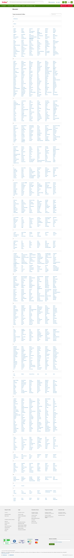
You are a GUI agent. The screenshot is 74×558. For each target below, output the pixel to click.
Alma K (54, 40)
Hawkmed (54, 202)
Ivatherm (30, 227)
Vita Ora (30, 468)
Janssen (54, 232)
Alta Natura (46, 41)
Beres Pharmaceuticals (48, 71)
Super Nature (47, 428)
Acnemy (46, 31)
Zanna (22, 498)
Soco (46, 418)
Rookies (54, 390)
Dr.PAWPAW (23, 140)
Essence (22, 156)
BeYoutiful (54, 72)
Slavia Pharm (31, 416)
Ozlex (14, 341)
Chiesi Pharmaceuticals (24, 109)
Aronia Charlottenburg (40, 51)
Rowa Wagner (31, 392)
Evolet (54, 159)
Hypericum (54, 212)
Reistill (14, 385)
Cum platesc (33, 519)
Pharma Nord (55, 354)
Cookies (19, 517)
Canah (22, 102)
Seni (45, 408)
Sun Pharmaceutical (40, 427)
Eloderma (54, 151)
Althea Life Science (56, 41)
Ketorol (54, 243)
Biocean (54, 77)
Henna (14, 206)
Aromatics (30, 51)
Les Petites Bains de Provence (16, 264)
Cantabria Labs (15, 103)
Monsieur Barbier (23, 298)
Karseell (30, 242)
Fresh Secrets (55, 175)
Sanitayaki (30, 402)
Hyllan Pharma (39, 212)
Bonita (54, 88)
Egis (45, 149)
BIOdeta (14, 79)
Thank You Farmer (24, 439)
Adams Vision (31, 32)
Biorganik (54, 82)
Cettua (22, 108)
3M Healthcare (15, 18)
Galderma (54, 182)
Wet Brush (22, 479)
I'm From (38, 217)
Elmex (38, 151)
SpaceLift (22, 422)
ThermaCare (23, 442)
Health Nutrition (31, 203)
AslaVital (38, 52)
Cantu (22, 103)
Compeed (46, 114)
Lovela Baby (15, 270)
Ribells (22, 387)
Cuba (22, 119)
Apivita (38, 47)
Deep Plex (46, 128)
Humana (30, 211)
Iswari (54, 226)
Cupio (46, 119)
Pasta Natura (23, 350)
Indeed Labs (15, 221)
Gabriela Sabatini (47, 182)
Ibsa (22, 218)
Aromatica (22, 51)
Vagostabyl (23, 463)
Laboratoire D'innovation (25, 257)
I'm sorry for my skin (48, 217)
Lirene (22, 266)
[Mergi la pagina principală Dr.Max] (4, 2)
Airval (22, 35)
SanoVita (38, 403)
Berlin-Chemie (55, 71)
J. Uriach (14, 232)
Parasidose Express (16, 349)
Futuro (38, 177)
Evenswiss (22, 159)
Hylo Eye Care (47, 212)
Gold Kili (22, 192)
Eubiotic (46, 156)
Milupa (14, 293)
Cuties (38, 120)
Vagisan (14, 463)
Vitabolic (46, 468)
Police (22, 362)
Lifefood (46, 263)
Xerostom (22, 485)
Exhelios (14, 161)
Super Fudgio (39, 428)
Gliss (38, 191)
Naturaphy (46, 309)
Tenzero (54, 437)
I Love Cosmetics (15, 217)
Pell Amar (46, 351)
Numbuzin (46, 320)
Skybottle (14, 416)
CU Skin (14, 119)
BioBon (30, 77)
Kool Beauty (15, 247)
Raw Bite (22, 381)
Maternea (14, 282)
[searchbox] (26, 2)
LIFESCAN (54, 263)
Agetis (54, 34)
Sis (21, 413)
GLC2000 (14, 191)
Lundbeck (30, 271)
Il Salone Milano (47, 218)
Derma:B (22, 130)
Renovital (46, 385)
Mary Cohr (46, 281)
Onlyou (14, 335)
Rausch (54, 380)
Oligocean (38, 331)
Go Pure (54, 191)
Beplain (38, 71)
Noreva (30, 318)
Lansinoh (46, 259)
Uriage (22, 458)
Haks (14, 201)
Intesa (14, 223)
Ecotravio (14, 149)
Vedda (14, 464)
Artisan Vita (54, 51)
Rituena (54, 387)
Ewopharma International (41, 160)
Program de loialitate (48, 515)
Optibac (30, 335)
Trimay (22, 448)
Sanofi (54, 402)
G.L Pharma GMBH (24, 182)
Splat (14, 423)
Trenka (14, 448)
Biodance (46, 78)
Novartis (22, 319)
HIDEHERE (54, 207)
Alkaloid (22, 40)
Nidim (38, 314)
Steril (54, 424)
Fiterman (46, 172)
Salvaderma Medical (32, 401)
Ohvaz (38, 330)
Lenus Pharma (39, 262)
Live (45, 266)
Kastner (38, 242)
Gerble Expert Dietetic (48, 187)
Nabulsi (14, 305)
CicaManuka (55, 109)
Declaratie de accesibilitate (22, 529)
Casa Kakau (31, 104)
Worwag (38, 480)
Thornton (30, 442)
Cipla (14, 110)
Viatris (54, 464)
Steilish (46, 424)
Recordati (46, 382)
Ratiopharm (47, 380)
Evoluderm (15, 160)
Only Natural (47, 334)
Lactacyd (22, 258)
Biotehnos (54, 83)
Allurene (46, 40)
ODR (18, 520)
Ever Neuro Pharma (32, 159)
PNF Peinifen (15, 362)
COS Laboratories (24, 115)
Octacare (38, 329)
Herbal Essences (47, 206)
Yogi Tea (38, 490)
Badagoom (46, 63)
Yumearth (14, 493)
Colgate (54, 113)
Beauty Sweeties (23, 68)
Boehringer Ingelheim (16, 88)
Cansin (54, 102)
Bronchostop (39, 92)
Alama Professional (40, 35)
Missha (46, 294)
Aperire (30, 46)
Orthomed (38, 339)
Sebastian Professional (24, 407)
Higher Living (15, 208)
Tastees (38, 437)
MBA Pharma (23, 285)
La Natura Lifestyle (48, 254)
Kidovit (22, 244)
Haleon (22, 201)
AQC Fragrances (31, 48)
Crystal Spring (47, 118)
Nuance (14, 320)
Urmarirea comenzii (29, 5)
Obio (30, 329)
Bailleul (54, 63)
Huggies (14, 211)
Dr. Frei (38, 136)
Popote (46, 362)
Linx (37, 265)
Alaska (46, 35)
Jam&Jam (30, 232)
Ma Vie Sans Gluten (24, 276)
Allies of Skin (31, 40)
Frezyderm (22, 176)
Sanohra (22, 403)
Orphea (30, 339)
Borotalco (46, 89)
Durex (14, 141)
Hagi (38, 200)
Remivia (30, 385)
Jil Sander (30, 233)
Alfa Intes (14, 38)
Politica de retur (34, 521)
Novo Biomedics (39, 319)
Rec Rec (30, 382)
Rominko (22, 390)
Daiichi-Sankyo (31, 125)
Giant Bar (14, 190)
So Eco (22, 418)
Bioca (38, 77)
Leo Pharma (47, 262)
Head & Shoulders (16, 203)
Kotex (38, 247)
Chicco (14, 109)
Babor (14, 62)
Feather (22, 170)
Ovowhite (46, 340)
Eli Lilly (14, 151)
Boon (14, 89)
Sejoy (54, 407)
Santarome (54, 403)
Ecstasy (22, 149)
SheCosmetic (39, 411)
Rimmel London (47, 387)
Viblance (14, 465)
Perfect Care (55, 351)
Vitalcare (14, 469)
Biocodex (30, 78)
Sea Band (14, 407)
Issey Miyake (47, 226)
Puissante (54, 367)
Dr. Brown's (23, 136)
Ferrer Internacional (32, 171)
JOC (45, 233)
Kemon (30, 243)
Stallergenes (15, 424)
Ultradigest (54, 454)
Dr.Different (39, 139)
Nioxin (38, 315)
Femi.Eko (46, 170)
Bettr (38, 72)
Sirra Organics (15, 413)
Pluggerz (46, 361)
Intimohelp (31, 223)
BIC (37, 73)
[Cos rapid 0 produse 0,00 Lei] (72, 2)
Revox (30, 386)
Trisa (38, 448)
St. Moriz (46, 423)
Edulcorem (30, 149)
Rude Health (55, 392)
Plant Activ (30, 360)
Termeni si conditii (20, 514)
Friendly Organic (31, 176)
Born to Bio (31, 89)
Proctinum (22, 366)
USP (30, 458)
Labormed (54, 257)
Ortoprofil (46, 339)
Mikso (38, 292)
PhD (30, 356)
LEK (29, 262)
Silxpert (14, 412)
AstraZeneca (15, 53)
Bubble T (14, 94)
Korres (30, 247)
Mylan (46, 300)
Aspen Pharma (47, 52)
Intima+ (22, 223)
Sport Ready (23, 423)
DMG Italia (38, 134)
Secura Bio (46, 407)
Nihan (54, 314)
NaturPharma (55, 310)
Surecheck (14, 429)
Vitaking (54, 468)
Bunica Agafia (39, 94)
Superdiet (54, 428)
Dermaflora (46, 130)
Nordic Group (23, 318)
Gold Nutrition (15, 182)
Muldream (38, 299)
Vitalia (22, 469)
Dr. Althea (54, 135)
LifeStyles (14, 265)
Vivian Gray (54, 470)
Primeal (14, 365)
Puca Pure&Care (39, 367)
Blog (34, 5)
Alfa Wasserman (23, 38)
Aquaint (46, 48)
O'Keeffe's (22, 329)
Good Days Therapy (40, 192)
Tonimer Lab (31, 444)
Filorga (22, 172)
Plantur (22, 361)
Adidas (54, 32)
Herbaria (54, 206)
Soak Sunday (31, 418)
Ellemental (30, 151)
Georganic (22, 187)
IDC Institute (39, 218)
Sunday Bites (55, 427)
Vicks (38, 465)
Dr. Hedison (47, 136)
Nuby (22, 320)
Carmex (54, 103)
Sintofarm (54, 412)
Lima (22, 265)
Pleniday (38, 361)
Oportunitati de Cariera (61, 515)
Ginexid (54, 190)
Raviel (14, 381)
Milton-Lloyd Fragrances (56, 292)
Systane (14, 432)
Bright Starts (23, 92)
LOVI (30, 270)
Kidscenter (38, 244)
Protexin (22, 367)
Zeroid (38, 499)
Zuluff (46, 499)
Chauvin (46, 108)
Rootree (14, 391)
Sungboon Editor (15, 428)
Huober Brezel (15, 212)
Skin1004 (38, 413)
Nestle (22, 313)
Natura (30, 308)
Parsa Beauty (55, 349)
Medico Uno (47, 286)
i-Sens (22, 217)
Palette (22, 346)
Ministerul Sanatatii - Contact (22, 526)
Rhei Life (14, 387)
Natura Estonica (39, 308)
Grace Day (54, 192)
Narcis (46, 305)
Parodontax (47, 349)
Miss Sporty (15, 276)
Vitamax (30, 469)
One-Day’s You (23, 334)
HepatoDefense (31, 206)
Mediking (30, 287)
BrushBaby (15, 93)
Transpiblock (15, 447)
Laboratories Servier (40, 257)
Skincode (46, 413)
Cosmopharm (55, 115)
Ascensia (14, 52)
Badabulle (38, 63)
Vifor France (47, 465)
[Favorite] (63, 2)
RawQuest (46, 381)
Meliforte (22, 289)
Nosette (46, 318)
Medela (22, 286)
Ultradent (46, 454)
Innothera (22, 222)
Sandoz (54, 401)
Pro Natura (38, 365)
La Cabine (14, 254)
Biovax (22, 84)
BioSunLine (31, 83)
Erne (30, 155)
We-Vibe (14, 478)
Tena (46, 437)
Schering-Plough (39, 406)
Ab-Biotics (46, 28)
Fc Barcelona (15, 170)
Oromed (14, 339)
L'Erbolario (38, 253)
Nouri (14, 319)
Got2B (46, 192)
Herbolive (14, 207)
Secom (38, 407)
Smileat (14, 418)
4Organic (14, 23)
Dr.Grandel (46, 139)
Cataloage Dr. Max (17, 5)
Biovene (38, 84)
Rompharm (38, 390)
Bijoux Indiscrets (55, 73)
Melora (38, 289)
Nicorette (30, 314)
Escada (46, 155)
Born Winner (39, 89)
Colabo (46, 113)
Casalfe (46, 104)
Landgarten (31, 259)
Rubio (46, 392)
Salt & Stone (15, 401)
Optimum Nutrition (40, 335)
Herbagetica (39, 206)
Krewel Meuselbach (48, 247)
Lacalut (14, 258)
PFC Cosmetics (23, 354)
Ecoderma (54, 146)
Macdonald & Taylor (40, 276)
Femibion (54, 170)
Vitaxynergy (55, 469)
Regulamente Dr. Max (21, 523)
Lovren (38, 270)
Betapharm (31, 72)
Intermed (54, 222)
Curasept (22, 120)
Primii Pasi (22, 365)
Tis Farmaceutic (47, 443)
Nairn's (30, 305)
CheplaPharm (55, 108)
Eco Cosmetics (39, 146)
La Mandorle (39, 254)
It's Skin (14, 227)
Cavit (38, 105)
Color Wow (38, 114)
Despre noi (6, 521)
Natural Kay (23, 309)
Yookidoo (54, 490)
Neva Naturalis (47, 313)
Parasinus (22, 349)
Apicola (54, 46)
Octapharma (55, 329)
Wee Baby (30, 478)
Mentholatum (55, 289)
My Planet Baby (31, 300)
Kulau (14, 248)
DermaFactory (31, 130)
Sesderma (22, 411)
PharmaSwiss (15, 356)
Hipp (46, 208)
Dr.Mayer (14, 140)
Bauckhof (30, 66)
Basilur (14, 66)
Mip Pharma (55, 293)
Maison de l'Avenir (24, 277)
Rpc (37, 392)
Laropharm (54, 259)
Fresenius (38, 175)
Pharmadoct (39, 355)
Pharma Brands (47, 354)
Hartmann (38, 202)
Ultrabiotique (39, 454)
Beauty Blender (47, 67)
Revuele (38, 386)
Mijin (30, 292)
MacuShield (47, 276)
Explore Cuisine (39, 161)
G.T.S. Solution (31, 182)
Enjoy (22, 154)
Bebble (30, 68)
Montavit (30, 298)
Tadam (14, 437)
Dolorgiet (14, 135)
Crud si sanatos (39, 118)
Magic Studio (55, 276)
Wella (54, 478)
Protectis (54, 366)
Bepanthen (31, 71)
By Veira (46, 94)
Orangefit (54, 335)
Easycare (22, 146)
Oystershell (54, 340)
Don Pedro (23, 135)
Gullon (30, 195)
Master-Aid (54, 281)
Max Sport (54, 282)
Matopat (22, 282)
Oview (38, 340)
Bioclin (22, 78)
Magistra (14, 277)
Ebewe (30, 146)
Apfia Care (38, 46)
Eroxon (38, 155)
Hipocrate (38, 208)
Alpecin (22, 41)
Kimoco (54, 244)
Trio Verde (30, 448)
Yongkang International (48, 490)
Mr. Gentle (54, 298)
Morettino (46, 298)
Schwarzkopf (55, 406)
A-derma (38, 28)
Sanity (46, 402)
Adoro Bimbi (23, 34)
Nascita (54, 305)
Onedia (30, 334)
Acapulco (22, 31)
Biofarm (30, 79)
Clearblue (54, 110)
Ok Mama (54, 330)
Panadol (54, 346)
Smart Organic (31, 417)
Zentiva (14, 499)
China (38, 109)
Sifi (53, 411)
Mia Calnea (15, 292)
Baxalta (46, 66)
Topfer (54, 444)
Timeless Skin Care (32, 443)
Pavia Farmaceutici (48, 350)
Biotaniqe (38, 83)
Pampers (46, 346)
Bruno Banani (55, 92)
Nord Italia (15, 318)
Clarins (30, 110)
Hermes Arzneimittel (24, 207)
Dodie (54, 134)
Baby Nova (46, 62)
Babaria (54, 61)
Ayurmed (22, 56)
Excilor (46, 160)
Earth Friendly (15, 146)
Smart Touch (39, 417)
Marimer (54, 280)
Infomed (22, 221)
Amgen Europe (55, 42)
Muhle (30, 299)
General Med (31, 186)
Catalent (14, 105)
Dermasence (55, 130)
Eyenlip (54, 161)
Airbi (14, 35)
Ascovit (22, 52)
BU (53, 93)
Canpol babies (47, 102)
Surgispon (22, 429)
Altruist (14, 42)
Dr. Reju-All (23, 139)
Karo (22, 242)
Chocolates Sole (47, 109)
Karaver (14, 242)
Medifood (14, 287)
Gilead (30, 190)
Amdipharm (47, 42)
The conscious (39, 439)
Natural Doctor (15, 309)
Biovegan (30, 84)
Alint (14, 40)
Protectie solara (10, 5)
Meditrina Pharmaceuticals (39, 288)
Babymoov (31, 63)
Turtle (22, 449)
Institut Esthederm (48, 222)
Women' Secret (55, 479)
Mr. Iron (14, 299)
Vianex (46, 464)
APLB (46, 47)
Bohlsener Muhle (23, 88)
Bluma (38, 87)
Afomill (38, 34)
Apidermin (22, 47)
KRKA (54, 247)
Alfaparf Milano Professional (31, 38)
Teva (46, 438)
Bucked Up (31, 94)
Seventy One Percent (32, 411)
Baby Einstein (39, 62)
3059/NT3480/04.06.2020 (5, 553)
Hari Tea (14, 202)
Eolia (46, 154)
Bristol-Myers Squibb (32, 92)
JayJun (14, 233)
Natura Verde (55, 308)
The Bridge (31, 439)
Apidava (14, 47)
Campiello (14, 102)
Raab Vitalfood (23, 380)
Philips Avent (39, 356)
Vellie (30, 464)
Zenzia (30, 499)
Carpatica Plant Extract (16, 104)
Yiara (30, 490)
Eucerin (54, 156)
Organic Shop (39, 336)
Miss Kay (38, 294)
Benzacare (22, 71)
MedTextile (54, 287)
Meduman (14, 289)
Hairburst (54, 200)
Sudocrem (30, 427)
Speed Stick (39, 422)
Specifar (30, 422)
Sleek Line (38, 416)
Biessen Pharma (47, 73)
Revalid (22, 386)
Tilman (22, 443)
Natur (14, 308)
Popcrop (38, 362)
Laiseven (54, 258)
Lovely (22, 270)
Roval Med (22, 392)
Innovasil (30, 222)
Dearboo (30, 128)
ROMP (30, 390)
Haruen (46, 202)
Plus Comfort (55, 361)
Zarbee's (30, 498)
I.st (29, 217)
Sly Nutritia (23, 417)
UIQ (29, 454)
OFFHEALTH (23, 330)
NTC (53, 319)
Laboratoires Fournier (32, 257)
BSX (45, 93)
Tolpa (14, 444)
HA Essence (15, 200)
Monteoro (38, 298)
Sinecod (38, 412)
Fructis (46, 176)
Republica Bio (55, 385)
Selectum (14, 408)
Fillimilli (14, 172)
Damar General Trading (56, 125)
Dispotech (22, 134)
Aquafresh (38, 48)
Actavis (14, 32)
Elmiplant (46, 151)
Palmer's (30, 346)
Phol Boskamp (55, 356)
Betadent (22, 72)
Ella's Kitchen (23, 151)
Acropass (54, 31)
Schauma (14, 406)
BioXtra (46, 84)
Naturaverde (55, 309)
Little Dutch (39, 266)
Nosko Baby (55, 318)
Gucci (22, 195)
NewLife (54, 313)
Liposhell (14, 266)
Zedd (46, 498)
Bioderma (54, 78)
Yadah (14, 490)
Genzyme (54, 186)
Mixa (54, 294)
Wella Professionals (16, 479)
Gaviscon (14, 185)
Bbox (22, 67)
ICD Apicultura (31, 218)
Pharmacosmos (31, 355)
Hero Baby (38, 207)
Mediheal (22, 287)
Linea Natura (31, 265)
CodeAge (22, 113)
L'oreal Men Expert (48, 253)
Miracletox (15, 294)
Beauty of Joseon (16, 68)
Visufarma (22, 468)
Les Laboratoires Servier (56, 262)
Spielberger (54, 422)
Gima (46, 190)
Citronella (22, 110)
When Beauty (31, 479)
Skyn (22, 416)
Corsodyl (14, 115)
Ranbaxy (30, 380)
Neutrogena (39, 313)
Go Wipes (14, 192)
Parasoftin (30, 349)
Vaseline (46, 463)
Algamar (46, 38)
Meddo (54, 285)
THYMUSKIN (39, 442)
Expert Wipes (31, 161)
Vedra (22, 464)
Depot (14, 130)
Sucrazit (22, 427)
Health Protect (39, 203)
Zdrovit (38, 498)
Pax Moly (54, 350)
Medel (14, 286)
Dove (46, 135)
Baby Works (15, 63)
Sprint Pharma (39, 423)
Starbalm (30, 424)
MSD (22, 299)
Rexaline (46, 386)
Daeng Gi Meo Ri (23, 125)
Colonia (30, 114)
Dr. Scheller (31, 139)
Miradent (22, 294)
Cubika (30, 119)
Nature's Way (31, 310)
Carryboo (22, 104)
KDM (14, 243)
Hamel (30, 201)
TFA (53, 438)
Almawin (14, 41)
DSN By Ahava (47, 140)
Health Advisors (23, 203)
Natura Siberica (47, 308)
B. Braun (14, 61)
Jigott (22, 233)
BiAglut (22, 73)
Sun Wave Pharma (48, 427)
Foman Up (15, 175)
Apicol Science (47, 46)
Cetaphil (14, 108)
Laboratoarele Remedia (16, 257)
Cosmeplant (39, 115)
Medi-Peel (30, 286)
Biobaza (22, 77)
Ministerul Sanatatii (20, 528)
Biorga (46, 82)
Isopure (30, 226)
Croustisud (31, 118)
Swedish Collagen (47, 429)
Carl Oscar (46, 103)
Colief (14, 114)
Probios (14, 366)
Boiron (30, 88)
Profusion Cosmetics (32, 366)
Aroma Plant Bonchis (16, 51)
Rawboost (38, 381)
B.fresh (22, 61)
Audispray (38, 53)
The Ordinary (47, 439)
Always (30, 42)
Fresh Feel (46, 175)
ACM (38, 31)
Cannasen (38, 102)
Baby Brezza (31, 62)
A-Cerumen (31, 28)
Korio (22, 247)
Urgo (14, 458)
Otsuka (30, 340)
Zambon (14, 498)
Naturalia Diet (39, 309)
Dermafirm (38, 130)
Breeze (14, 92)
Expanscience (23, 161)
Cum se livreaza (34, 516)
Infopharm (30, 221)
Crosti (22, 118)
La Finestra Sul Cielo (24, 254)
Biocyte (38, 78)
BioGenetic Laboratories (56, 79)
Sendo (38, 408)
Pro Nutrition (47, 365)
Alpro (38, 41)
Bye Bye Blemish (55, 94)
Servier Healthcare (16, 411)
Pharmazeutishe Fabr (24, 356)
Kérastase (38, 243)
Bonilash (46, 88)
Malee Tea (46, 277)
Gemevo (14, 186)
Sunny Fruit (23, 428)
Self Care (22, 408)
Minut (46, 293)
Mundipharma (15, 300)
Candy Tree (31, 102)
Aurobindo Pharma (56, 53)
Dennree (38, 129)
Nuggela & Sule (31, 320)
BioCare (46, 77)
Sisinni (30, 413)
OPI (21, 335)
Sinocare (46, 412)
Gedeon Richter (31, 185)
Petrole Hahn (15, 354)
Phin (46, 356)
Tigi (14, 443)
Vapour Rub (31, 463)
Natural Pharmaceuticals (32, 309)
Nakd (38, 305)
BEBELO (54, 68)
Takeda (30, 437)
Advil (30, 34)
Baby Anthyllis (23, 62)
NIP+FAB (54, 315)
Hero (30, 207)
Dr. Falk (30, 136)
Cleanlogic (38, 110)
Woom (22, 480)
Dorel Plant (39, 135)
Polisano (30, 362)
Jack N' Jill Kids (23, 232)
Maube (30, 282)
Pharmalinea (47, 355)
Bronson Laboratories (48, 92)
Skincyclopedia (55, 413)
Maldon (38, 277)
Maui (38, 282)
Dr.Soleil (30, 140)
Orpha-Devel (23, 339)
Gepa (30, 187)
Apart (14, 46)
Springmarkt (31, 423)
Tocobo (54, 443)
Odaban (14, 330)
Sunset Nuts (31, 428)
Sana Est (46, 401)
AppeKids (54, 47)
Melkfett (30, 289)
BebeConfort (47, 68)
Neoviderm (15, 313)
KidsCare (30, 244)
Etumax (38, 156)
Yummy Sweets (23, 493)
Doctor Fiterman (47, 134)
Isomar (22, 226)
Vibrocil (22, 465)
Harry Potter (31, 202)
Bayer (14, 67)
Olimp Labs (46, 331)
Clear (46, 110)
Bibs (30, 73)
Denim (30, 129)
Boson (54, 89)
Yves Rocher (39, 493)
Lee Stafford (15, 262)
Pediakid (22, 351)
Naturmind (46, 310)
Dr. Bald (14, 136)
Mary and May (39, 281)
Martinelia (30, 281)
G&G (38, 182)
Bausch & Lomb (39, 66)
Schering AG (31, 406)
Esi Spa (14, 156)
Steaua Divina (39, 424)
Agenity (46, 34)
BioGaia (38, 79)
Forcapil (22, 175)
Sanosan (30, 403)
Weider (38, 478)
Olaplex (22, 331)
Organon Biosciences (56, 336)
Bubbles (22, 94)
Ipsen (54, 223)
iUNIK (22, 227)
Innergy (54, 221)
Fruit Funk (14, 177)
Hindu (30, 208)
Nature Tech (23, 310)
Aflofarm (14, 28)
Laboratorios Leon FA (48, 257)
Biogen (46, 79)
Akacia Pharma (31, 35)
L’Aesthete (30, 253)
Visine (14, 468)
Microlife (22, 292)
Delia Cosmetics (55, 128)
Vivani (46, 470)
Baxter (54, 66)
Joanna (38, 233)
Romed (14, 390)
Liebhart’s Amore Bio (24, 263)
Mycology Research (40, 300)
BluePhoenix (31, 87)
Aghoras (22, 28)
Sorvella (14, 422)
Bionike (14, 82)
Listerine (30, 266)
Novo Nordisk (47, 319)
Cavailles (30, 105)
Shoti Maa (46, 411)
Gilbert (22, 190)
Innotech (14, 222)
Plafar (14, 360)
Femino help (15, 171)
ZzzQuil (14, 500)
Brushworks (23, 93)
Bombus (38, 88)
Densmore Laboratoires (48, 129)
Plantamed (46, 360)
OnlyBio (54, 334)
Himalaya (22, 208)
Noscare (38, 318)
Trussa (54, 448)
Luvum (38, 271)
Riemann (38, 387)
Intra (38, 223)
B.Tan (30, 61)
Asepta (30, 52)
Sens (54, 408)
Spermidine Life (47, 422)
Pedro (38, 351)
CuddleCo (38, 119)
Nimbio (14, 315)
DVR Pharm (23, 141)
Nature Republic (15, 310)
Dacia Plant (15, 125)
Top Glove (46, 444)
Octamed (46, 329)
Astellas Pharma (55, 52)
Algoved (54, 38)
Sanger (14, 402)
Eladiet (30, 150)
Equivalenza (23, 155)
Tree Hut (38, 447)
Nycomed (30, 324)
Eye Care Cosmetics (48, 161)
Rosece (38, 391)
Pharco (38, 354)
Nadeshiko (23, 305)
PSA (30, 367)
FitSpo (54, 172)
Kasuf (46, 242)
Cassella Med (55, 104)
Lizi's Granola (55, 266)
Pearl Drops (15, 351)
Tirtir (38, 443)
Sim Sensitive (23, 412)
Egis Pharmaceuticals (56, 149)
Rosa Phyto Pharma (24, 391)
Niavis (22, 314)
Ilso (53, 218)
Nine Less (22, 315)
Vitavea (46, 469)
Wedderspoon (23, 478)
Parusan (14, 350)
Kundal (22, 248)
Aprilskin (14, 48)
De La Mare (23, 128)
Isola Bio (14, 226)
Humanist (38, 211)
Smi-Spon (54, 417)
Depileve (54, 129)
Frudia (54, 176)
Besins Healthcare (16, 72)
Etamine (30, 156)
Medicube (54, 286)
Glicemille (30, 191)
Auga (46, 53)
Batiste (22, 66)
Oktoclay (14, 331)
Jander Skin (47, 232)
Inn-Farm (46, 221)
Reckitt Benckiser (39, 382)
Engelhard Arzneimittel (16, 154)
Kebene (22, 243)
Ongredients (39, 334)
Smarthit (46, 417)
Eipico (22, 150)
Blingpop (14, 87)
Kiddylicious (15, 244)
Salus (22, 401)
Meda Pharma (47, 285)
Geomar (14, 187)
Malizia (54, 277)
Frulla (22, 177)
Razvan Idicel (55, 381)
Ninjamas (30, 315)
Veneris (38, 464)
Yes (21, 490)
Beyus (14, 73)
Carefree (38, 103)
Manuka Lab (15, 280)
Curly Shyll (31, 120)
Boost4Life (23, 89)
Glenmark (22, 191)
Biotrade (14, 84)
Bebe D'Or (38, 68)
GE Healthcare (23, 185)
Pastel (30, 350)
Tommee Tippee (23, 444)
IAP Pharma (54, 217)
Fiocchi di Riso (31, 172)
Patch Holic (39, 350)
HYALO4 (22, 212)
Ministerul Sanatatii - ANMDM (22, 525)
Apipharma (31, 47)
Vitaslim (38, 469)
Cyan (46, 120)
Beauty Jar (54, 67)
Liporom (54, 265)
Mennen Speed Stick (48, 289)
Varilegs (38, 463)
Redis (54, 382)
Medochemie (47, 287)
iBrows (14, 218)
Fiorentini (38, 172)
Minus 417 (38, 293)
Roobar (46, 390)
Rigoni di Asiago (15, 380)
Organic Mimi (31, 336)
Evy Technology (31, 160)
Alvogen (22, 42)
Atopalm (30, 53)
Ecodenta (46, 146)
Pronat (38, 366)
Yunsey (30, 493)
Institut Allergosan (40, 222)
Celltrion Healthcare (56, 105)
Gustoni (38, 195)
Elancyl (38, 150)
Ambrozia (38, 42)
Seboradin (30, 407)
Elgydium (54, 150)
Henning (22, 206)
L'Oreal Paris (55, 253)
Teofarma (14, 438)
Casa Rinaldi (39, 104)
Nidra (46, 314)
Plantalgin (38, 360)
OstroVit (14, 340)
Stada (54, 423)
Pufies (46, 367)
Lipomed (46, 265)
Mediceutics (39, 286)
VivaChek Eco (31, 470)
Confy (54, 114)
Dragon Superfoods (40, 140)
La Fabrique (15, 253)
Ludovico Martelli (55, 270)
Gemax (54, 185)
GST (14, 195)
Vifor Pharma (55, 465)
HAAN (22, 200)
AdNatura (14, 34)
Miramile (30, 294)
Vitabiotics (38, 468)
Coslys (30, 115)
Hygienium (31, 212)
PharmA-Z (14, 355)
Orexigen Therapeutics (16, 336)
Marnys (22, 281)
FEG (37, 170)
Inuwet (46, 223)
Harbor (54, 201)
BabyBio (22, 63)
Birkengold (54, 84)
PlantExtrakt (15, 361)
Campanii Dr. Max (7, 527)
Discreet (14, 134)
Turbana (14, 449)
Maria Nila (46, 280)
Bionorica (30, 82)
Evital (46, 159)
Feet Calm (30, 170)
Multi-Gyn (54, 299)
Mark (14, 281)
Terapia (30, 438)
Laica (22, 253)
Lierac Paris (31, 263)
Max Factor (46, 282)
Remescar (22, 385)
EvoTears (22, 160)
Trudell (46, 448)
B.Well (38, 61)
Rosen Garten (47, 391)
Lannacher (38, 259)
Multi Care (46, 299)
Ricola (30, 387)
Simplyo (30, 412)
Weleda (46, 478)
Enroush (30, 154)
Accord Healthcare (32, 31)
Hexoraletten (47, 207)
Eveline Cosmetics (16, 159)
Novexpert (30, 319)
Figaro (54, 171)
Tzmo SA (30, 449)
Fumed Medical (31, 177)
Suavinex (14, 427)
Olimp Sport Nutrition (56, 331)
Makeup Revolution (32, 277)
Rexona (54, 386)
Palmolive (38, 346)
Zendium (54, 498)
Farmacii (23, 5)
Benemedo (15, 71)
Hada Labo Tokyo (31, 200)
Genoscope (46, 186)
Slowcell (54, 416)
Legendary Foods (23, 262)
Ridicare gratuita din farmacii (35, 518)
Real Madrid (15, 382)
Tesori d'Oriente (39, 438)
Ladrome (30, 258)
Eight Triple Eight (16, 150)
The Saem (54, 439)
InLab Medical (39, 221)
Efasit (38, 149)
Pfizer (30, 354)
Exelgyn (54, 160)
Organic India (23, 336)
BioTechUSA (47, 83)
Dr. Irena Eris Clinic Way (56, 136)
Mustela (22, 300)
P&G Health (15, 346)
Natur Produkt (23, 308)
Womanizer (46, 479)
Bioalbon (14, 77)
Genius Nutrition (39, 186)
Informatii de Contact (8, 514)
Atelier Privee (23, 53)
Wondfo (14, 480)
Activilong (22, 32)
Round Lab (15, 392)
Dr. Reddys (15, 139)
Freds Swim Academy (32, 175)
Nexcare (14, 314)
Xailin (14, 485)
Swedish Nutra (55, 429)
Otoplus (22, 340)
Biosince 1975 (23, 83)
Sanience (22, 402)
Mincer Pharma (23, 293)
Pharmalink (54, 355)
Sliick (46, 416)
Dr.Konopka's (55, 139)
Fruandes (38, 176)
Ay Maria (14, 56)
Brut (30, 93)
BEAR (30, 67)
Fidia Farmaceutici (47, 171)
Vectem (54, 463)
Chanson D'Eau (31, 108)
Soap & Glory (39, 418)
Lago (46, 258)
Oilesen (46, 330)
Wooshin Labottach (32, 480)
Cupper (54, 119)
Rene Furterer (39, 385)
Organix (46, 336)
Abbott (54, 28)
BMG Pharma (47, 87)
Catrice (22, 105)
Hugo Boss (23, 211)
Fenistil (22, 171)
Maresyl (38, 280)
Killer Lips (46, 244)
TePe (22, 438)
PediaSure (30, 351)
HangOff (46, 201)
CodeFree (30, 113)
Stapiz (22, 424)
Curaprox (14, 120)
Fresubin (14, 176)
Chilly (30, 109)
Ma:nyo (30, 276)
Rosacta (30, 391)
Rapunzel (38, 380)
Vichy (30, 465)
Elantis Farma (47, 150)
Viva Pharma (23, 470)
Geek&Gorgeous (39, 185)
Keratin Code (47, 243)
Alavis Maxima (55, 35)
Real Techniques (23, 382)
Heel (53, 203)
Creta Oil (14, 118)
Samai (38, 401)
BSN (38, 93)
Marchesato (31, 280)
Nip (45, 315)
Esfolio (54, 155)
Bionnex (22, 82)
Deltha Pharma (23, 129)
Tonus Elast (39, 444)
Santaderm (46, 403)
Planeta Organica (23, 360)
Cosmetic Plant (47, 115)
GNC (46, 191)
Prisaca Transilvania (32, 365)
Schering (22, 406)
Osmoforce (54, 339)
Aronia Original (47, 51)
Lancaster (22, 259)
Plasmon (30, 361)
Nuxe (22, 324)
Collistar (22, 114)
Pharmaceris (23, 355)
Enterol (38, 154)
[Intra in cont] (66, 2)
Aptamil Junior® (23, 48)
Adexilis (46, 32)
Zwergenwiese (55, 499)
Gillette (38, 190)
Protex (14, 367)
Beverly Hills (47, 72)
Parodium (38, 349)
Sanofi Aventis (15, 403)
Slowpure (14, 417)
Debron (38, 128)
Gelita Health (47, 185)
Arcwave (54, 48)
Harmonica (23, 202)
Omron (14, 334)
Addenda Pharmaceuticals (39, 33)
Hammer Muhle (39, 201)
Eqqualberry (15, 155)
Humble (46, 211)
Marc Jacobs (23, 280)
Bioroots (14, 83)
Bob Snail (54, 87)
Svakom (30, 429)
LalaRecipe (15, 259)
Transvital (22, 447)
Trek (53, 447)
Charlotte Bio (39, 108)
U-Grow (14, 454)
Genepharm (23, 186)
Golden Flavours (31, 192)
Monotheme (15, 298)
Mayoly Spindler (15, 285)
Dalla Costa (47, 125)
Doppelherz (31, 135)
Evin (38, 159)
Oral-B (46, 335)
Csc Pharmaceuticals (56, 118)
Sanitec (38, 402)
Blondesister (23, 87)
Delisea (14, 129)
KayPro (54, 242)
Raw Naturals (31, 381)
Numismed (54, 320)
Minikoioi (30, 293)
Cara (30, 103)
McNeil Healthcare (32, 285)
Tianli (46, 442)
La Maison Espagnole (32, 254)
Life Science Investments (40, 263)
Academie (14, 31)
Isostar (38, 226)
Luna (22, 271)
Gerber (38, 187)
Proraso (46, 366)
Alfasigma (38, 38)
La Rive (54, 254)
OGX (30, 330)
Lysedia (46, 271)
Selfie (30, 408)
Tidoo (54, 442)
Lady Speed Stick (39, 258)
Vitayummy (15, 470)
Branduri (6, 530)
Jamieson (38, 232)
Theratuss (14, 442)
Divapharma (31, 134)
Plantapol (54, 360)
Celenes (46, 105)
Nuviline (14, 324)
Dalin (38, 125)
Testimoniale (6, 529)
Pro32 (54, 365)
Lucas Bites (46, 270)
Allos (38, 40)
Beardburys (39, 67)
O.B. (14, 329)
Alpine (30, 41)
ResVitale (14, 386)
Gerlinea (54, 187)
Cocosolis (14, 113)
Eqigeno (54, 154)
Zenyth (22, 499)
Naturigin (38, 310)
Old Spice (30, 331)
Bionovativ (38, 82)
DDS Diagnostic (15, 128)
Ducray (54, 140)
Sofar (54, 418)
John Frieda (55, 233)
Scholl (46, 406)
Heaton (46, 203)
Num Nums (39, 320)
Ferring (38, 171)
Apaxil (22, 46)
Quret (14, 375)
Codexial (38, 113)
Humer (54, 211)
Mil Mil (46, 292)
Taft (22, 437)
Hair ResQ (46, 200)
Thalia (14, 439)
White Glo (38, 479)
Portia (54, 362)
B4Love (46, 61)
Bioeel (22, 79)
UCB (22, 454)
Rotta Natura (55, 391)
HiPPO (54, 208)
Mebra (38, 285)
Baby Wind (54, 62)
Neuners (30, 313)
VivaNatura (39, 470)
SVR (37, 429)
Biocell (14, 78)
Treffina (46, 447)
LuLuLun (14, 271)
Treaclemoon (31, 447)
